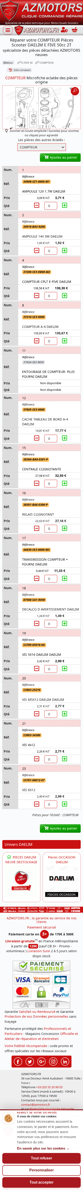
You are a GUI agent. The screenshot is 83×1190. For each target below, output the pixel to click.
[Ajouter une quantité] (64, 205)
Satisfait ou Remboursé (37, 1011)
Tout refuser (41, 1158)
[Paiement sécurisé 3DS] (41, 985)
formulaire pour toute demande (52, 1109)
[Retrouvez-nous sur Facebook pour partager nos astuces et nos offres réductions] (18, 1061)
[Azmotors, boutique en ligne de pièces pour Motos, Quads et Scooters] (41, 10)
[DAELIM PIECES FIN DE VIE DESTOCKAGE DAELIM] (21, 880)
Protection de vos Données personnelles (36, 1016)
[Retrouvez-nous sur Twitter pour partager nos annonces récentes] (30, 1061)
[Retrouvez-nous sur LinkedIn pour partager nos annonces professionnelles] (65, 1061)
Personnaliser (41, 1170)
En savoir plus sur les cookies (43, 1148)
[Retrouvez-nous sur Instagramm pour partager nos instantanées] (53, 1061)
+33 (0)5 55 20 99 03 (49, 1087)
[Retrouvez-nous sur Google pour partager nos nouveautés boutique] (41, 1061)
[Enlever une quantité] (37, 205)
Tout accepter (41, 1182)
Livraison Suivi (38, 951)
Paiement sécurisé (41, 927)
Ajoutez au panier (63, 157)
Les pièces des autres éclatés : (41, 140)
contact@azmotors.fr (35, 1105)
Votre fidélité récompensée (26, 1046)
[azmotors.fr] (36, 30)
